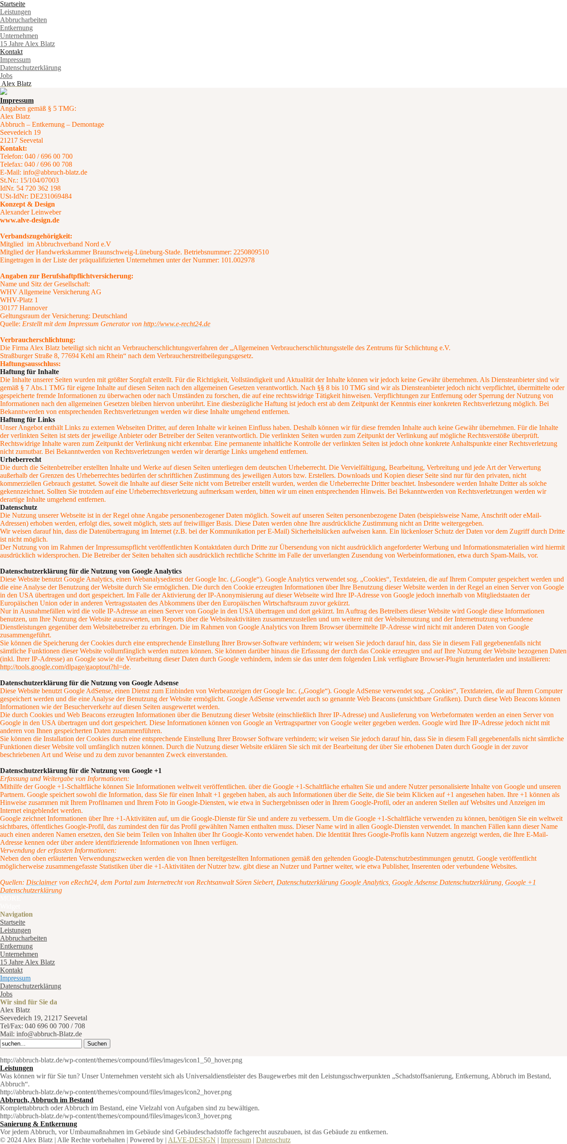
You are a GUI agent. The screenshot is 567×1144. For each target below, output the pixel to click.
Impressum (15, 59)
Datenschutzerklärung (30, 67)
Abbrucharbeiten (23, 19)
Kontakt (11, 51)
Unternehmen (19, 35)
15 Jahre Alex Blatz (27, 43)
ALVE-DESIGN (192, 1140)
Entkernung (16, 27)
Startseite (12, 4)
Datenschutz (273, 1140)
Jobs (6, 75)
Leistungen (15, 12)
